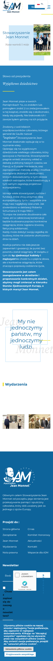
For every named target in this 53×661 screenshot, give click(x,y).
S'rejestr (43, 576)
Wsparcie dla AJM (38, 552)
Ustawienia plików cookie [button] (18, 649)
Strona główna (11, 529)
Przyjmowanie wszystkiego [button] (20, 654)
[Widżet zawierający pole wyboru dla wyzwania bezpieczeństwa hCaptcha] (24, 581)
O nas (31, 529)
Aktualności (35, 540)
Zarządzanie (10, 535)
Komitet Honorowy (39, 535)
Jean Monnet (10, 540)
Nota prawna (10, 552)
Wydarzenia (10, 546)
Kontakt (32, 546)
